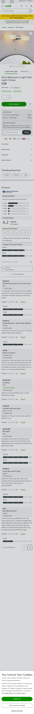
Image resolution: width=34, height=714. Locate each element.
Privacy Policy (20, 693)
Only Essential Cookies (17, 705)
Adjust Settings (17, 711)
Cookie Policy (8, 693)
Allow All (17, 699)
